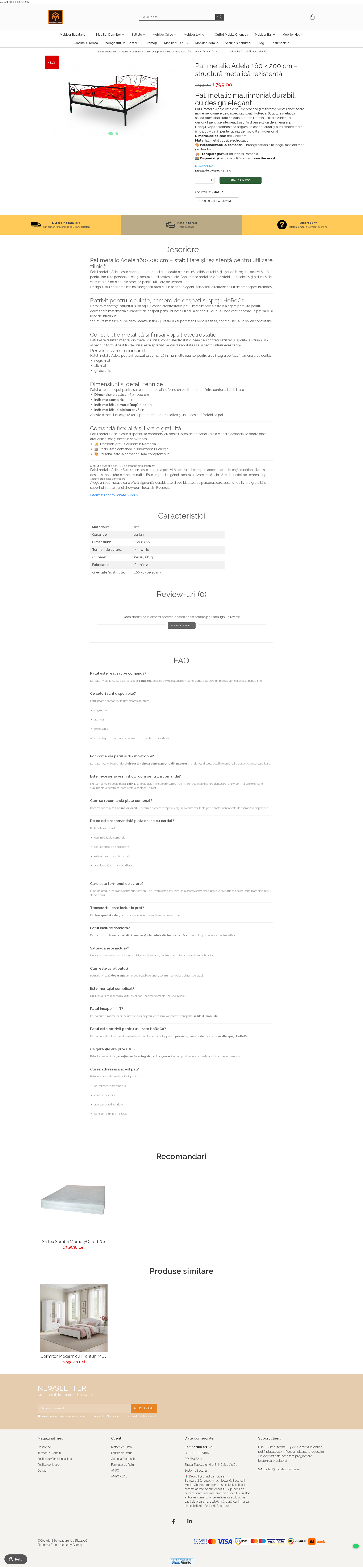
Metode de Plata (121, 1447)
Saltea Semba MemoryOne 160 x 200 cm (73, 1241)
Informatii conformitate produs (114, 495)
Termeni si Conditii (49, 1453)
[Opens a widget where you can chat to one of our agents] (15, 1559)
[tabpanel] (113, 97)
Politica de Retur (121, 1453)
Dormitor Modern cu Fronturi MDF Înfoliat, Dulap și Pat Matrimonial (74, 1356)
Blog (261, 43)
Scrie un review (181, 625)
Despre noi (44, 1447)
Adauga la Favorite (218, 201)
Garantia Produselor (124, 1458)
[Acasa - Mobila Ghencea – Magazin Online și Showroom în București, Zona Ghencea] (69, 17)
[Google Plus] (181, 1521)
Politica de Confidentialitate (142, 1416)
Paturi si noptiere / (156, 51)
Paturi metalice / (177, 51)
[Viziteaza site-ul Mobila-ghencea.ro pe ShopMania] (181, 1561)
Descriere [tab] (181, 249)
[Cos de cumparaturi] (311, 17)
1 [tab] (110, 133)
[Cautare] (219, 17)
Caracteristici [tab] (181, 515)
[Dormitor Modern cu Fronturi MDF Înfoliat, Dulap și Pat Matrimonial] (74, 1318)
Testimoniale (280, 43)
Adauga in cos (240, 180)
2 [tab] (116, 133)
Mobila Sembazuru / (108, 51)
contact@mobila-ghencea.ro (281, 1469)
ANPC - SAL (119, 1476)
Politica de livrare (48, 1464)
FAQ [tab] (181, 660)
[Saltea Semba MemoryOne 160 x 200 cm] (74, 1203)
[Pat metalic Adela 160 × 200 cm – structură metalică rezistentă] (113, 97)
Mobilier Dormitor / (133, 51)
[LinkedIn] (189, 1521)
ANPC (115, 1470)
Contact (42, 1470)
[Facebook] (173, 1521)
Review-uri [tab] (181, 594)
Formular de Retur (123, 1464)
